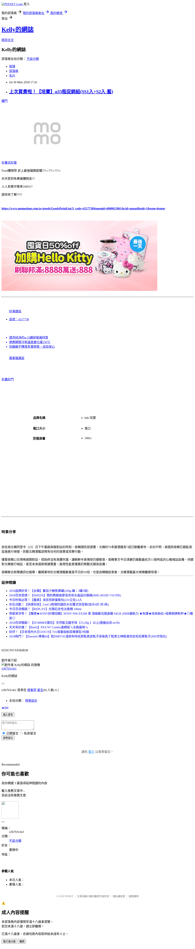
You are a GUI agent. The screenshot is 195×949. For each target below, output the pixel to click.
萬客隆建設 (16, 358)
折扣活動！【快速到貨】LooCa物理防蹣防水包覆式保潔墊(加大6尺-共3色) (59, 604)
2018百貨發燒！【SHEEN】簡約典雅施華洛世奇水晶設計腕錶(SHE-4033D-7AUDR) (65, 595)
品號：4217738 (19, 319)
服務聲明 (134, 896)
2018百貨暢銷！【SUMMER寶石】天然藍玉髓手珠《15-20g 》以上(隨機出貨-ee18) (64, 622)
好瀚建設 (15, 311)
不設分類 (33, 58)
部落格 (13, 71)
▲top (5, 707)
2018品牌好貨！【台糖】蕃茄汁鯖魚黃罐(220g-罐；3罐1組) (48, 590)
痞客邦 (31, 690)
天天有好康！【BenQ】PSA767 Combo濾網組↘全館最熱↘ (48, 627)
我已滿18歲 (9, 941)
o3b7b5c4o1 (9, 668)
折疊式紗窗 (9, 162)
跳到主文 (8, 40)
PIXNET (69, 896)
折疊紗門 (8, 379)
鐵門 (5, 100)
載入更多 (8, 714)
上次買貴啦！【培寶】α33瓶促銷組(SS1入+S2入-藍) (61, 91)
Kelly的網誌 (18, 29)
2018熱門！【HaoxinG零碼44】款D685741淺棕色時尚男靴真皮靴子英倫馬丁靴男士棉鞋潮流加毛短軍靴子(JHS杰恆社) (88, 636)
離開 (21, 941)
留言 (40, 690)
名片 (12, 75)
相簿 (12, 66)
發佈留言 (8, 737)
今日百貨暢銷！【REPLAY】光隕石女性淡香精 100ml (45, 609)
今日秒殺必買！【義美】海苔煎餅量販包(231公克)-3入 (45, 599)
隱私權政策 (119, 896)
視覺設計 (31, 700)
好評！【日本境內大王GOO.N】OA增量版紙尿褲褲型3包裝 (49, 631)
